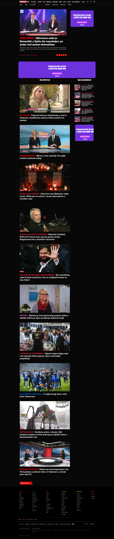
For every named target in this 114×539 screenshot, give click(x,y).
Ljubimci (63, 502)
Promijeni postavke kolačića (65, 524)
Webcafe (55, 2)
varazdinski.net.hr (56, 530)
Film (47, 495)
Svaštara (78, 506)
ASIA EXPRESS (76, 2)
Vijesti (21, 4)
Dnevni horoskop (80, 498)
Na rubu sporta (35, 500)
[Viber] (63, 55)
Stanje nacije (55, 4)
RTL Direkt (47, 4)
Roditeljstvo (64, 508)
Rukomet (34, 495)
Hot (44, 2)
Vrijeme (69, 4)
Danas (21, 491)
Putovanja (63, 506)
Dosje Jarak (62, 4)
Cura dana (78, 495)
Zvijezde (47, 493)
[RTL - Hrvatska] (86, 524)
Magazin (48, 2)
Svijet (26, 4)
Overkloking (79, 502)
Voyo (47, 512)
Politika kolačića (42, 524)
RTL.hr (20, 530)
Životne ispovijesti (65, 512)
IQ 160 (69, 2)
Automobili (64, 514)
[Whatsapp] (61, 55)
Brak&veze (63, 493)
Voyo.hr (29, 530)
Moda (63, 504)
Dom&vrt (63, 495)
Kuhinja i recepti (64, 498)
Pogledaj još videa (25, 483)
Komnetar (78, 500)
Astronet (78, 493)
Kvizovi (78, 508)
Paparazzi (48, 500)
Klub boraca (35, 498)
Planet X (78, 504)
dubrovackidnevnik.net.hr (73, 530)
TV (46, 502)
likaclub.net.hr (35, 531)
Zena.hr (24, 530)
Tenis (33, 504)
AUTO (64, 2)
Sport (39, 2)
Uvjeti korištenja (34, 524)
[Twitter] (59, 55)
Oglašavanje (27, 524)
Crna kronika (32, 4)
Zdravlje (63, 510)
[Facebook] (57, 55)
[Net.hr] (92, 524)
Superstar (48, 506)
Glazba (47, 498)
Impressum (21, 524)
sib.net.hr (43, 530)
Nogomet (34, 493)
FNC (33, 508)
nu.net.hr (88, 530)
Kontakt (56, 524)
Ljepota (63, 500)
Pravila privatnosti (50, 524)
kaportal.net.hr (49, 530)
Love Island (48, 504)
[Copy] (66, 55)
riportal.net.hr (64, 530)
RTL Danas (40, 4)
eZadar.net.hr (82, 530)
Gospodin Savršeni (49, 508)
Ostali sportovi (35, 506)
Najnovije (93, 496)
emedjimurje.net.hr (36, 530)
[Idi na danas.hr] (24, 1)
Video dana (79, 510)
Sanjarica (93, 498)
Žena (60, 2)
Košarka (34, 502)
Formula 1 (34, 510)
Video (93, 494)
